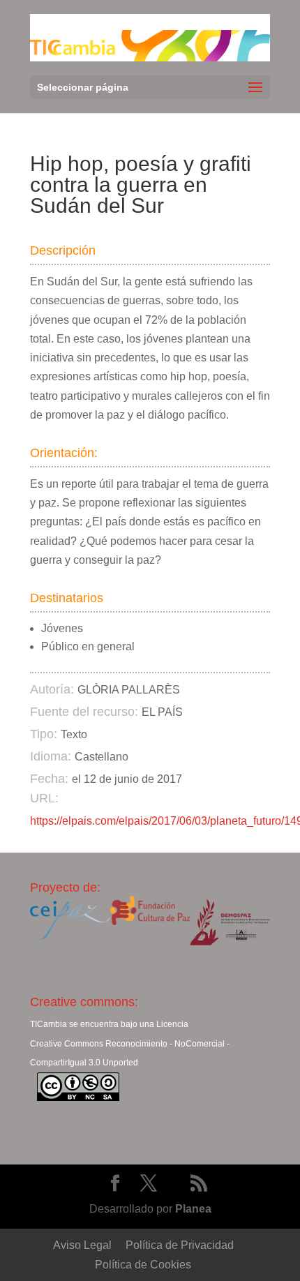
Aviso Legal (82, 1245)
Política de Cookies (143, 1265)
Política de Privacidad (180, 1245)
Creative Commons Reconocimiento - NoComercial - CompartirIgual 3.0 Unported (130, 1053)
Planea (193, 1209)
